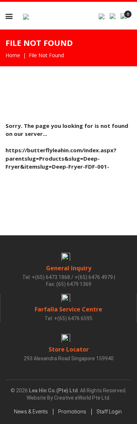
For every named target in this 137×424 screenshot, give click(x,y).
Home (12, 55)
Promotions (72, 412)
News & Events (31, 412)
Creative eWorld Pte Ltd (81, 398)
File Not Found (46, 55)
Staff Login (109, 412)
